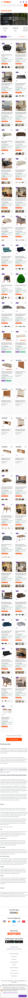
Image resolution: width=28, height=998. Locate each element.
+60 (11, 211)
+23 (25, 614)
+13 (11, 643)
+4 (25, 153)
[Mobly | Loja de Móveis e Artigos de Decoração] (7, 2)
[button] (9, 36)
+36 (11, 124)
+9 (11, 182)
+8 (25, 701)
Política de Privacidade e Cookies (10, 992)
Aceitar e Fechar (22, 996)
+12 (25, 67)
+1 (25, 499)
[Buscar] (25, 5)
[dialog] (14, 992)
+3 (25, 182)
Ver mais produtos (14, 739)
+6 (11, 326)
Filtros (4, 36)
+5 (25, 211)
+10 (11, 67)
